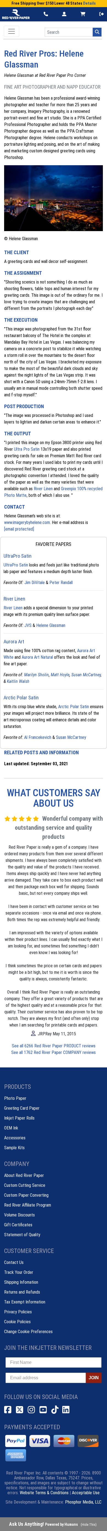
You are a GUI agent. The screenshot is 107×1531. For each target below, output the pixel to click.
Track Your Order (18, 1272)
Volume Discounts (19, 1215)
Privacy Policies (18, 1311)
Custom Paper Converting (26, 1195)
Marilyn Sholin (36, 674)
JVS (28, 625)
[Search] (97, 32)
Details (89, 3)
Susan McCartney (86, 674)
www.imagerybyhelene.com (27, 522)
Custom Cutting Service (24, 1185)
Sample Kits (14, 1147)
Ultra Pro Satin (27, 449)
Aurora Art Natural (37, 657)
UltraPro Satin (16, 565)
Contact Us (14, 1262)
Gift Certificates (18, 1224)
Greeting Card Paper (22, 1108)
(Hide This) (89, 1525)
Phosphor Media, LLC (83, 1502)
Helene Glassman (50, 625)
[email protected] (19, 529)
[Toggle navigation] (11, 31)
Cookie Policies (17, 1321)
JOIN (94, 1377)
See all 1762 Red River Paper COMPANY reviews (53, 1052)
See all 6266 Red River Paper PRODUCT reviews (53, 1045)
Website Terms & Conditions (44, 1492)
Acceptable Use (86, 1492)
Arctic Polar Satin (73, 706)
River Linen (43, 488)
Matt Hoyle (60, 674)
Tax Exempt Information (24, 1302)
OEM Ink (11, 1128)
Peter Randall (61, 582)
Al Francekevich (37, 737)
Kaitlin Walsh (18, 681)
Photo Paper (15, 1098)
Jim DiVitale (34, 582)
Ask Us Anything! (43, 1524)
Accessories (15, 1137)
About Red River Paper (24, 1175)
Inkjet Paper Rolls (19, 1118)
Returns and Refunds (22, 1292)
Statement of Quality (22, 1234)
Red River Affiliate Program (27, 1205)
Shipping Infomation (21, 1282)
